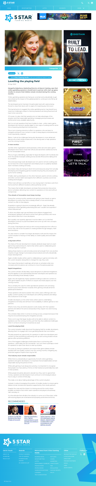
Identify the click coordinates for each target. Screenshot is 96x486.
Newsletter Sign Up (70, 454)
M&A (51, 465)
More (80, 8)
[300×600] (77, 31)
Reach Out (6, 458)
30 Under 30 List (24, 463)
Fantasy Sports (55, 470)
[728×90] (64, 16)
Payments (62, 8)
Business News (39, 456)
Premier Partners (70, 461)
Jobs (65, 465)
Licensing (38, 472)
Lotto (45, 8)
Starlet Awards (24, 454)
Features (12, 73)
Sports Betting (27, 8)
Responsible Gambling (42, 463)
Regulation (54, 468)
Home (9, 8)
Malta (52, 472)
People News (39, 468)
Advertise (6, 456)
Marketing (53, 461)
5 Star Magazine (69, 456)
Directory (67, 458)
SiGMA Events (68, 467)
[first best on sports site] (77, 119)
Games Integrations (41, 470)
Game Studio (54, 463)
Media (66, 463)
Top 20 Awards (24, 456)
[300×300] (77, 89)
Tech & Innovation (41, 474)
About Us (6, 454)
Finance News (39, 465)
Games (52, 459)
